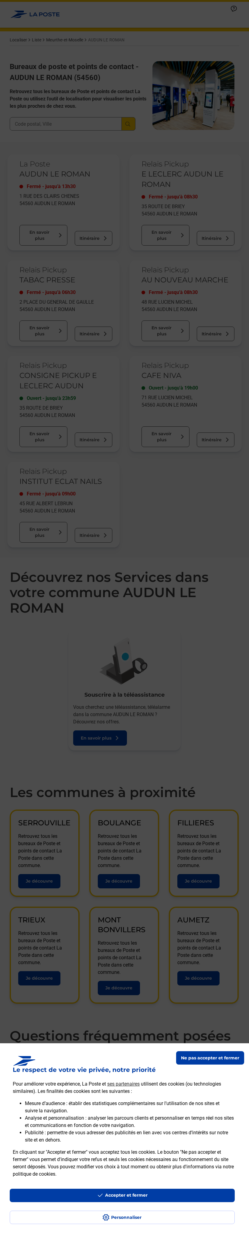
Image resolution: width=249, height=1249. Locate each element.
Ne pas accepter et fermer (210, 1058)
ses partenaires (123, 1084)
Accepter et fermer (126, 1195)
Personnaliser (126, 1217)
